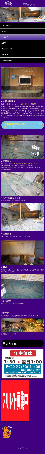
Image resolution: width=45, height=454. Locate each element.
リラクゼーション (7, 49)
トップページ (6, 25)
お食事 (4, 43)
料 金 (4, 31)
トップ (3, 64)
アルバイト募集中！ (8, 60)
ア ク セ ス (5, 54)
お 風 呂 (6, 37)
